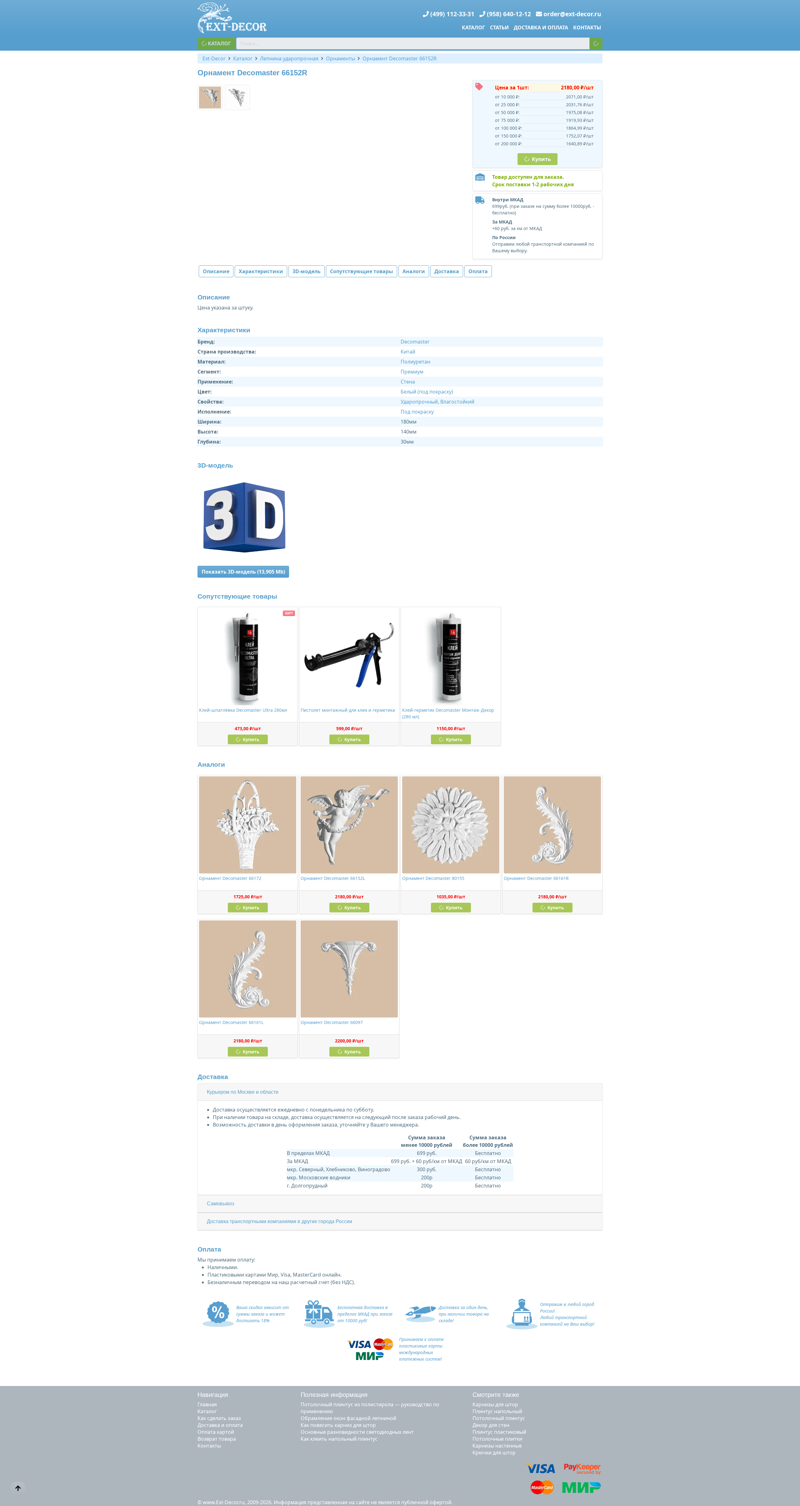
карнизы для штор (495, 1404)
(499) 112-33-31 (452, 14)
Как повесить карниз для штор (338, 1425)
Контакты (587, 27)
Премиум (412, 371)
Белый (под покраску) (427, 391)
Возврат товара (217, 1438)
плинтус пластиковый (499, 1431)
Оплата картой (216, 1431)
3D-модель (306, 271)
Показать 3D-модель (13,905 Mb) (243, 571)
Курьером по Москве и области (242, 1092)
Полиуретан (415, 361)
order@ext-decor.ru (572, 14)
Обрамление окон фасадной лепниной (348, 1418)
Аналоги (413, 271)
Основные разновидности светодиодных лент (357, 1431)
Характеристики (261, 271)
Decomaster (415, 341)
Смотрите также (495, 1394)
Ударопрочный (419, 401)
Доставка (446, 271)
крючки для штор (494, 1452)
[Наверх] (18, 1488)
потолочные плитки (497, 1438)
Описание (216, 271)
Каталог (473, 27)
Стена (408, 381)
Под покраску (417, 411)
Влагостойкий (457, 401)
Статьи (499, 27)
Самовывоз (220, 1203)
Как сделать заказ (219, 1418)
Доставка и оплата (541, 27)
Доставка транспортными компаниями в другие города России (279, 1221)
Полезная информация (334, 1394)
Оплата (478, 271)
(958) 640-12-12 (509, 14)
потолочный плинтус (498, 1418)
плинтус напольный (497, 1411)
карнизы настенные (497, 1445)
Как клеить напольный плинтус (339, 1438)
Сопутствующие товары (361, 271)
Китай (408, 351)
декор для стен (490, 1425)
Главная (207, 1404)
